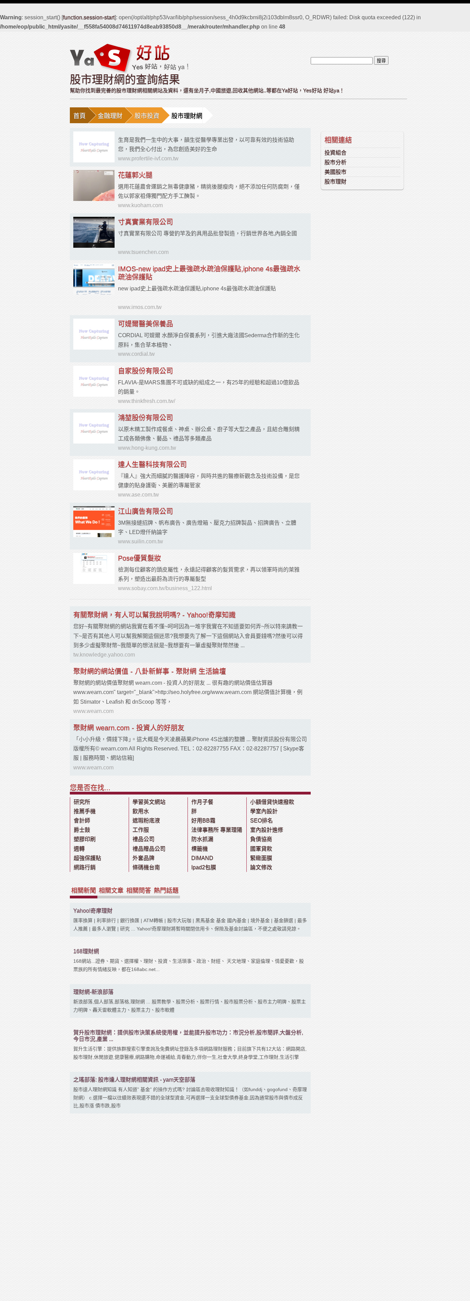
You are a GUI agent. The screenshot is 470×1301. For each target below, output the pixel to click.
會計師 (82, 820)
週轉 (79, 849)
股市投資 (147, 116)
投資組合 (335, 153)
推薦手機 (85, 811)
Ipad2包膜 (203, 867)
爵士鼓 (82, 830)
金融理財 (110, 116)
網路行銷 (85, 867)
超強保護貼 (87, 858)
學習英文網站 (148, 802)
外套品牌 (143, 858)
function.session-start (89, 17)
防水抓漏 (202, 839)
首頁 (79, 116)
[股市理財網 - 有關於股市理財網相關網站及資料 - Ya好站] (129, 58)
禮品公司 (143, 839)
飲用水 (140, 811)
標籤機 (199, 849)
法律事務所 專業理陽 (216, 830)
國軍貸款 (261, 849)
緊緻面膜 (261, 858)
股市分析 (335, 162)
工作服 (140, 830)
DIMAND (202, 858)
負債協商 (261, 839)
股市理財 (335, 181)
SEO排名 (261, 820)
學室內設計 (264, 811)
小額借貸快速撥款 (272, 802)
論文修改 (261, 867)
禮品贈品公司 (148, 849)
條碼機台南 (146, 867)
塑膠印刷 (85, 839)
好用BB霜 (203, 820)
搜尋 (381, 60)
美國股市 (335, 172)
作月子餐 (202, 802)
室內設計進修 (266, 830)
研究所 (82, 802)
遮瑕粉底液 (146, 820)
